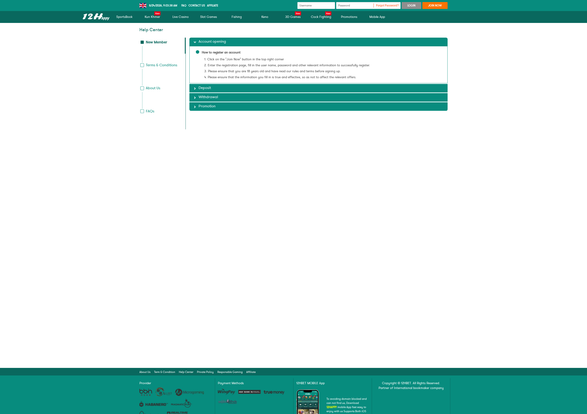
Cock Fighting (321, 16)
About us (144, 372)
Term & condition (164, 372)
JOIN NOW (435, 5)
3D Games (293, 16)
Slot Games (208, 17)
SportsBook (124, 17)
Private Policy (205, 372)
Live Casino (180, 17)
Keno (264, 17)
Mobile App (377, 17)
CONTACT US (196, 5)
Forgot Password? (387, 5)
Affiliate (212, 5)
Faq (183, 5)
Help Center (186, 372)
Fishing (237, 17)
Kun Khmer (152, 16)
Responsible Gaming (230, 372)
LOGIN (411, 5)
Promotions (349, 17)
